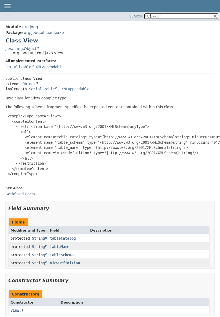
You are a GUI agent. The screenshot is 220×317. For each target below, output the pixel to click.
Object (29, 84)
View (14, 310)
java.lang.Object (20, 48)
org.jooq (30, 27)
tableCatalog (63, 238)
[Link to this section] (53, 208)
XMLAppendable (50, 67)
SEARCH (135, 16)
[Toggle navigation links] (7, 6)
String (38, 238)
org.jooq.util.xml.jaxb (44, 32)
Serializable (18, 67)
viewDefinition (65, 263)
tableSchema (62, 255)
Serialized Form (20, 194)
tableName (59, 246)
